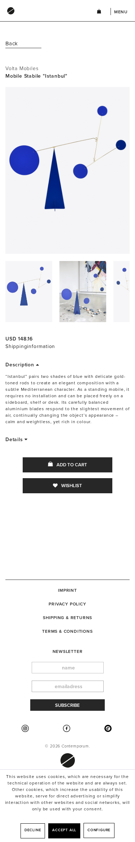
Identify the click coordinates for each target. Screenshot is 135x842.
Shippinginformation (30, 346)
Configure (99, 830)
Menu (121, 11)
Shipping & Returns (67, 617)
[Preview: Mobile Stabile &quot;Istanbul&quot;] (28, 291)
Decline (32, 830)
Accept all (64, 830)
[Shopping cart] (99, 12)
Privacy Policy (67, 604)
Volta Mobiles (21, 68)
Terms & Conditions (67, 631)
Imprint (67, 590)
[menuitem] (43, 17)
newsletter (68, 651)
